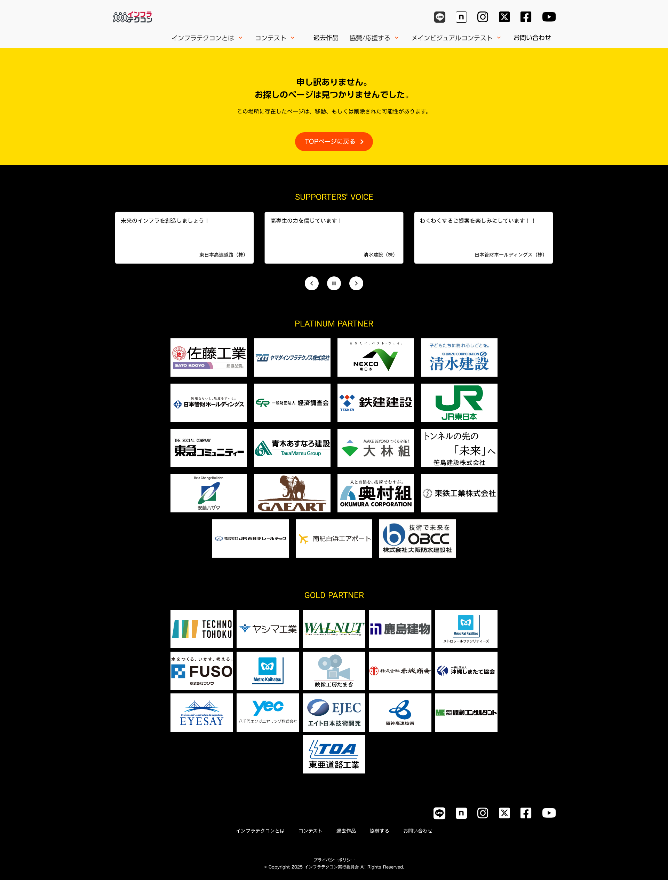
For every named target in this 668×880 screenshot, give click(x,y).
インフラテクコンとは (260, 830)
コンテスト (311, 830)
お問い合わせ (532, 37)
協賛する (379, 830)
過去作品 (326, 37)
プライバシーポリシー (334, 860)
